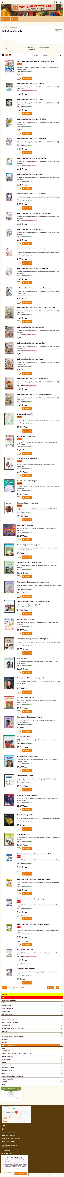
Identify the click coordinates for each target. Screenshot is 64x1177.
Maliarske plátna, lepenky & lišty (13, 1037)
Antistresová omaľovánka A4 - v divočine (31, 119)
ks (20, 78)
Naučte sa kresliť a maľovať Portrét (29, 717)
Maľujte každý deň (23, 736)
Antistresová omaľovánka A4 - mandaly (31, 343)
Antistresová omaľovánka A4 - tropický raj (32, 158)
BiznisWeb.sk (59, 1175)
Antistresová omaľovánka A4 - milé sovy (31, 194)
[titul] (32, 15)
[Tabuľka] (10, 56)
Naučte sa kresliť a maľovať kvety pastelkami (33, 582)
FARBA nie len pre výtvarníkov (28, 503)
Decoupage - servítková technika (12, 1076)
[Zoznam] (6, 56)
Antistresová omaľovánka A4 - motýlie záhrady (34, 213)
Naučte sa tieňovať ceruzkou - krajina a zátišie (33, 924)
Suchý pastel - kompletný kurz (27, 795)
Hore (4, 987)
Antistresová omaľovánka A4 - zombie (30, 99)
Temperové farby (7, 1014)
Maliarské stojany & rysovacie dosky (14, 1034)
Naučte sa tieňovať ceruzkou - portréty (30, 899)
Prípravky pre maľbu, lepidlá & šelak (13, 1028)
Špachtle (4, 1031)
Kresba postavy (22, 658)
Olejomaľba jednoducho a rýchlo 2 (29, 562)
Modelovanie (6, 1059)
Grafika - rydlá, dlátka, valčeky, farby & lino (16, 1053)
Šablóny (4, 1042)
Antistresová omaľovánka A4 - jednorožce (31, 138)
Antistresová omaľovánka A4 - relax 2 (30, 83)
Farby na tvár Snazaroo (9, 1020)
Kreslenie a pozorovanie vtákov (28, 458)
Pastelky (4, 1073)
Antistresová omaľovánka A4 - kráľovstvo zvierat (34, 394)
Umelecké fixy (6, 1065)
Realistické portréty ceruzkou (27, 756)
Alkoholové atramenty (25, 525)
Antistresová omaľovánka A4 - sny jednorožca (33, 268)
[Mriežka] (3, 56)
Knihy (3, 1048)
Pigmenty (5, 1039)
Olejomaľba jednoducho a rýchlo (28, 545)
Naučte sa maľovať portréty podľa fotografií (32, 639)
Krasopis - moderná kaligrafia (27, 481)
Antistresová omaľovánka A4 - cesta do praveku (34, 288)
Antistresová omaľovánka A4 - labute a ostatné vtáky (36, 307)
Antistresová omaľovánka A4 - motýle (30, 327)
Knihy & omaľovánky (8, 1045)
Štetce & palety (6, 1025)
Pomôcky (4, 1082)
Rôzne (3, 1084)
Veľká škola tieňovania (25, 949)
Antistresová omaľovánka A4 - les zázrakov (32, 378)
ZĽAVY (3, 997)
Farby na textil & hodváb (10, 1022)
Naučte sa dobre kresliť (25, 775)
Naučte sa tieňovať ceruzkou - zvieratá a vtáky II (34, 879)
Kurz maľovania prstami (25, 697)
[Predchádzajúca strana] (49, 987)
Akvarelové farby (7, 1008)
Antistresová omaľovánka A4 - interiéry (31, 249)
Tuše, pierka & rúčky (8, 1068)
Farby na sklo (6, 1017)
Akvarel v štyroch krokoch (26, 436)
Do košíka (27, 78)
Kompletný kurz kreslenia (26, 968)
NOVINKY (4, 994)
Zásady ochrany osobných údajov (10, 1169)
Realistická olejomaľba (25, 815)
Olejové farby (6, 1011)
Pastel (4, 1062)
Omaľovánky (6, 1051)
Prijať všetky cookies (21, 1173)
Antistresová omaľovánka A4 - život (29, 174)
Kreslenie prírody (23, 834)
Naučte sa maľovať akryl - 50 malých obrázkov (33, 601)
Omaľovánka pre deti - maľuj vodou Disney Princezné (35, 61)
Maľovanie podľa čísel (9, 1000)
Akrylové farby (6, 1006)
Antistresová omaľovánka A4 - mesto (30, 229)
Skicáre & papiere (7, 1056)
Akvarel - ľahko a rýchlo (25, 619)
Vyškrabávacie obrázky (9, 1003)
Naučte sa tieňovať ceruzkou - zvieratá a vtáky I (34, 854)
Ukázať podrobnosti (7, 1172)
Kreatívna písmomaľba (25, 414)
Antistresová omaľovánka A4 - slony (30, 359)
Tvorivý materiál (7, 1079)
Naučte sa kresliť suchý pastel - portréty (31, 678)
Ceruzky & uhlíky (7, 1070)
